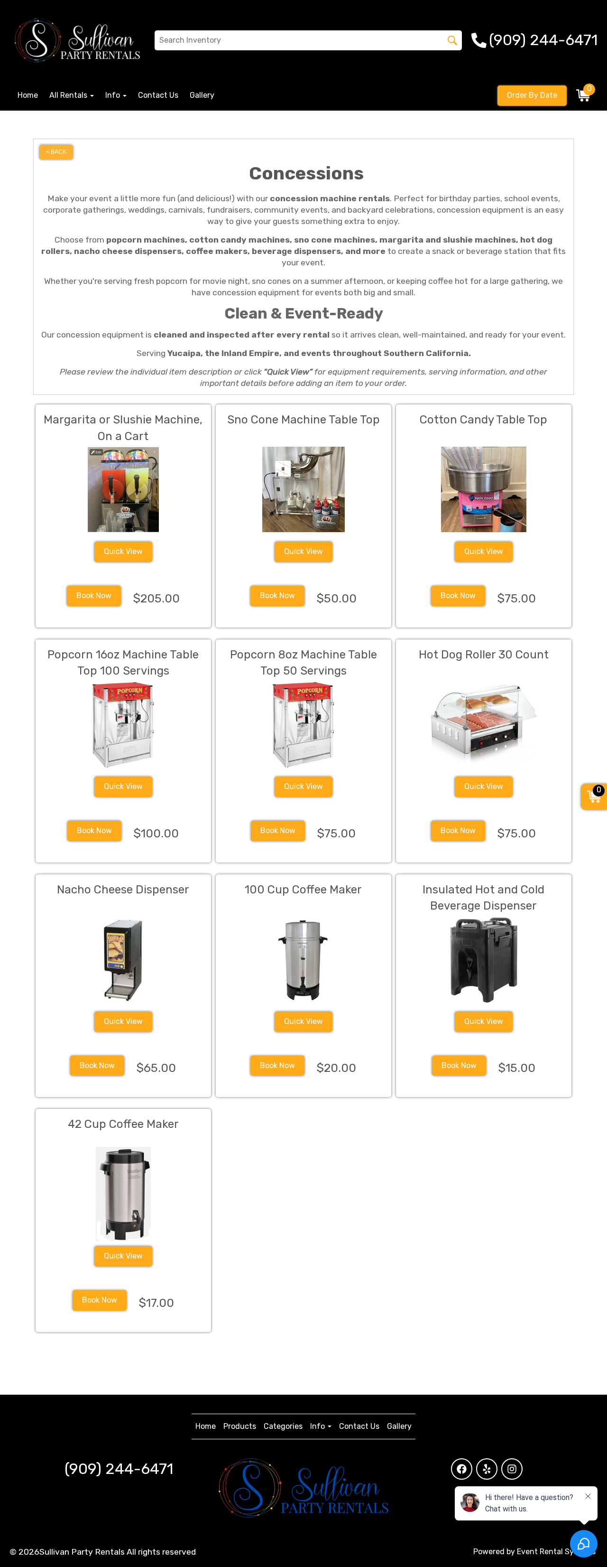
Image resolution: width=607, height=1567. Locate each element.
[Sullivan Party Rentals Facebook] (461, 1469)
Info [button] (113, 95)
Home (28, 95)
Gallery (202, 95)
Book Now (93, 595)
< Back (56, 152)
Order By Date (532, 95)
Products (239, 1426)
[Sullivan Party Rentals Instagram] (512, 1469)
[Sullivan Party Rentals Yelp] (486, 1469)
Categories (283, 1426)
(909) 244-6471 (118, 1469)
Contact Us (158, 95)
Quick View (123, 551)
